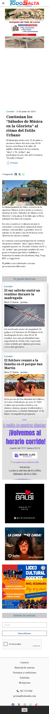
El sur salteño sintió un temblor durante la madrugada (22, 294)
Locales (10, 111)
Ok (24, 710)
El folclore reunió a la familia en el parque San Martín (23, 364)
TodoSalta (24, 677)
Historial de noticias (24, 667)
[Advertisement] (24, 77)
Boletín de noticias (25, 615)
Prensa (14, 162)
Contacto (24, 662)
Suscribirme (24, 633)
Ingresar (25, 682)
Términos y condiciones (24, 672)
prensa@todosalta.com (24, 696)
